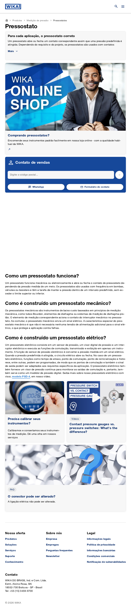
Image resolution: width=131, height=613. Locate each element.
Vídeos (75, 419)
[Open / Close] (123, 7)
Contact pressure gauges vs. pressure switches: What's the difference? (93, 428)
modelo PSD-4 (21, 376)
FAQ (12, 489)
